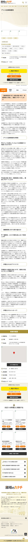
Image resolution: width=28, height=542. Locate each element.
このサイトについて (4, 522)
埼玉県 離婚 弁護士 (13, 6)
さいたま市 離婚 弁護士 (23, 6)
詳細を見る (7, 429)
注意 (18, 82)
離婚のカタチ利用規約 (5, 523)
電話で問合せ (15, 71)
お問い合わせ (3, 527)
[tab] (3, 90)
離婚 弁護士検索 (4, 6)
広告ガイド (17, 525)
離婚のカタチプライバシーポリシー (16, 523)
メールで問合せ (15, 76)
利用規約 (10, 82)
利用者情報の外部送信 (5, 525)
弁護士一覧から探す (14, 453)
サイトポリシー (12, 522)
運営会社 (11, 525)
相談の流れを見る (14, 79)
